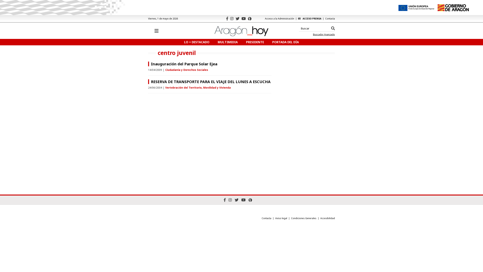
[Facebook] (227, 18)
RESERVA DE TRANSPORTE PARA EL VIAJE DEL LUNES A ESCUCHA (211, 81)
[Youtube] (244, 18)
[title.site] (453, 8)
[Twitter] (237, 18)
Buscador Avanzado (324, 34)
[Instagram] (232, 18)
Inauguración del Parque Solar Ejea (184, 64)
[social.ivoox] (249, 18)
